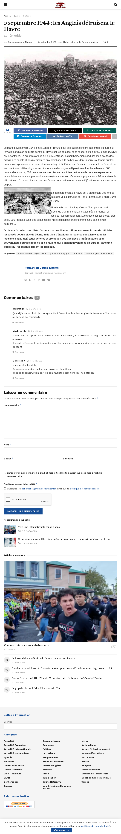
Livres (84, 741)
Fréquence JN (50, 757)
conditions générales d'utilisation (39, 488)
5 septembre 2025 (46, 42)
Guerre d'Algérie (52, 765)
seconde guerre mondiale (99, 253)
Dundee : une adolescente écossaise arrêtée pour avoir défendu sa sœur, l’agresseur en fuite (63, 668)
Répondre (19, 322)
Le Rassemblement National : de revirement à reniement (43, 658)
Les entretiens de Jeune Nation (57, 787)
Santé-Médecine (90, 769)
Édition (47, 749)
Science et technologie (94, 773)
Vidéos (85, 782)
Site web (68, 458)
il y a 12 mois (35, 309)
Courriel (8, 722)
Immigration (49, 777)
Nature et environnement (95, 749)
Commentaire (12, 405)
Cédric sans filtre (14, 765)
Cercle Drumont (13, 769)
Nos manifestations (92, 753)
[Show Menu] (5, 4)
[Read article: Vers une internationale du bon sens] (10, 529)
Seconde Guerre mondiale (85, 42)
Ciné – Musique (12, 773)
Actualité (9, 741)
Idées (46, 773)
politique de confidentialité (84, 488)
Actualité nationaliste (16, 753)
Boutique (9, 761)
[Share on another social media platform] (114, 136)
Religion (86, 765)
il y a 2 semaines (28, 531)
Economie (48, 745)
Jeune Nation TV (52, 782)
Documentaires (51, 741)
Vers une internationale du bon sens (39, 527)
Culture (17, 16)
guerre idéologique (59, 253)
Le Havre (77, 253)
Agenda (8, 757)
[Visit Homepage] (60, 5)
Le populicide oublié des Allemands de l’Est (36, 688)
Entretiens (49, 753)
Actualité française (15, 745)
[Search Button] (115, 4)
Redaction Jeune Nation (20, 42)
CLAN (7, 777)
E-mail (8, 458)
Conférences (11, 782)
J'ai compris (61, 830)
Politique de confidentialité (20, 483)
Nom (7, 444)
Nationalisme (88, 745)
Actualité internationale (17, 749)
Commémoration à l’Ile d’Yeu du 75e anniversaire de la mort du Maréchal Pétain (64, 539)
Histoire (27, 16)
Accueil (7, 16)
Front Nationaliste (53, 761)
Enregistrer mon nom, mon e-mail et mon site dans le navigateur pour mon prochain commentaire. (54, 475)
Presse (85, 761)
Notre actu (87, 757)
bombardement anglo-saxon (31, 253)
